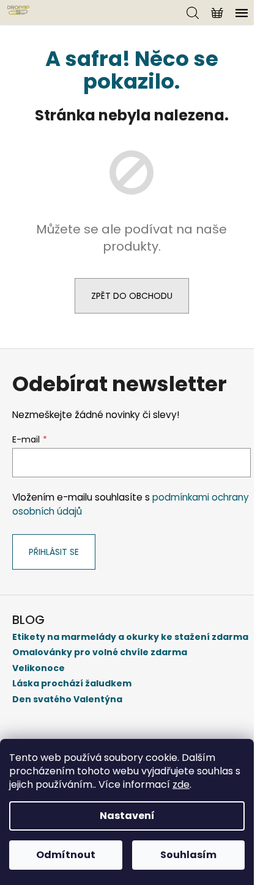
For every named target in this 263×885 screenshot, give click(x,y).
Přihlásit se (54, 552)
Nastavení (127, 816)
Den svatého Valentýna (67, 699)
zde (181, 784)
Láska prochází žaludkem (72, 683)
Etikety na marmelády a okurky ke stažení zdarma (130, 637)
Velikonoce (38, 668)
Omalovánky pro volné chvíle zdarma (99, 652)
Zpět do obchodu (131, 296)
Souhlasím (188, 855)
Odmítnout (65, 855)
